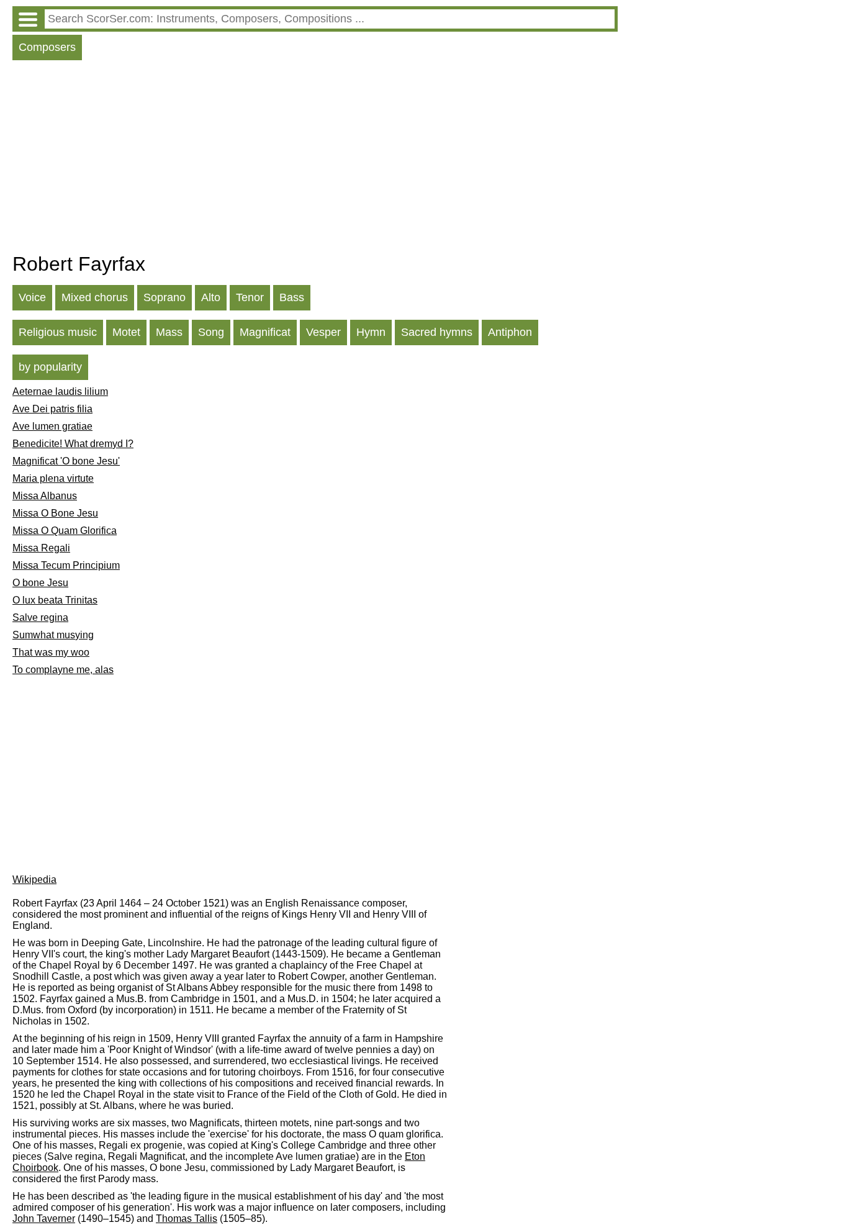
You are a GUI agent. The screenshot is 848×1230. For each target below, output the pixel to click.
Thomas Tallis (186, 1218)
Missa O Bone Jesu (55, 513)
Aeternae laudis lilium (60, 391)
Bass (291, 297)
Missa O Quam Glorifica (64, 530)
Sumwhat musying (53, 635)
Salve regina (40, 617)
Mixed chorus (94, 297)
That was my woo (50, 652)
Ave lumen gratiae (52, 426)
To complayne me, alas (63, 669)
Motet (126, 332)
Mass (169, 332)
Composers (47, 47)
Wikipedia (34, 879)
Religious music (58, 332)
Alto (210, 297)
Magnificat (265, 332)
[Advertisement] (315, 159)
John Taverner (43, 1218)
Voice (32, 297)
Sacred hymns (436, 332)
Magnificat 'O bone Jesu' (66, 461)
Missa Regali (41, 548)
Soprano (164, 297)
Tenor (250, 297)
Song (211, 332)
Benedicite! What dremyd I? (72, 443)
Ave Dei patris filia (52, 409)
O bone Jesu (40, 582)
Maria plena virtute (53, 478)
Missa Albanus (44, 496)
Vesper (323, 332)
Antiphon (510, 332)
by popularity (50, 367)
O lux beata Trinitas (54, 600)
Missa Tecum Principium (66, 565)
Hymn (371, 332)
